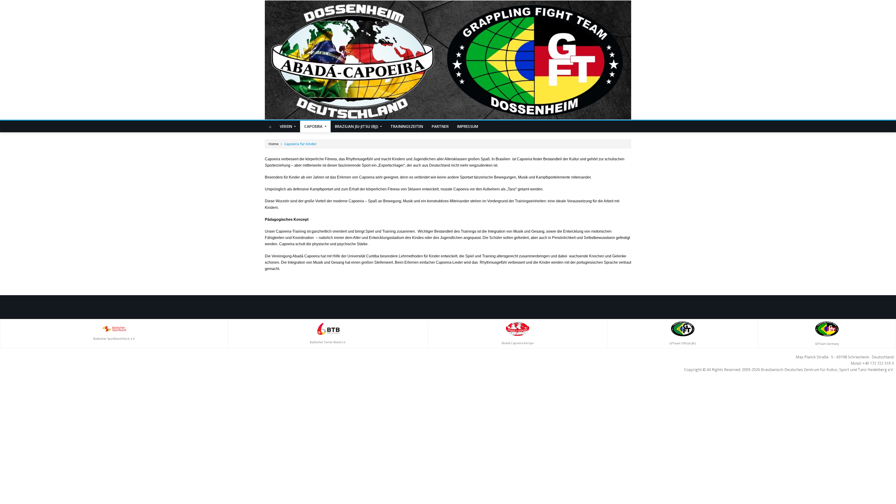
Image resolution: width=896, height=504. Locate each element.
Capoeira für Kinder (300, 143)
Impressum (467, 126)
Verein (286, 126)
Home (274, 143)
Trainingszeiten (406, 126)
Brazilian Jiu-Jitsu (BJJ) (357, 126)
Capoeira (313, 126)
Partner (440, 126)
